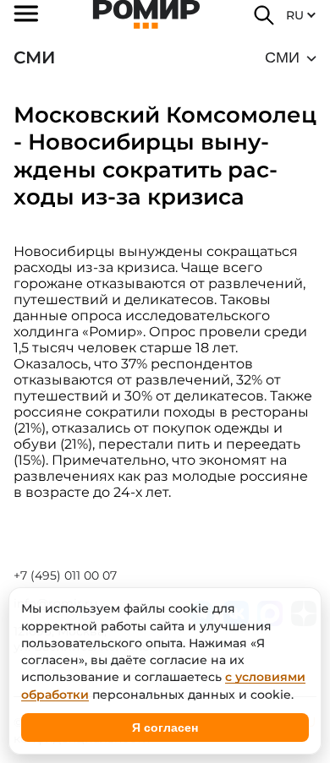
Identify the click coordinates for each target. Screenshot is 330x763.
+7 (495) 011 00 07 (65, 575)
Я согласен (165, 727)
